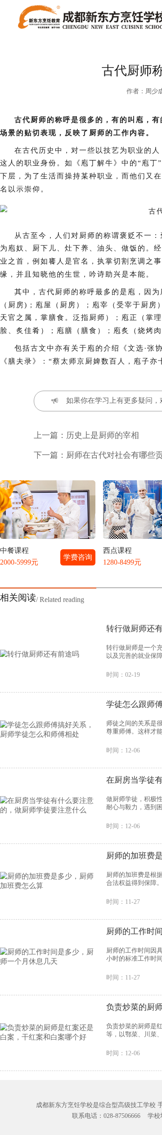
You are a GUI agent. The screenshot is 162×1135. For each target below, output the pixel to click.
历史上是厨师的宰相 (102, 435)
